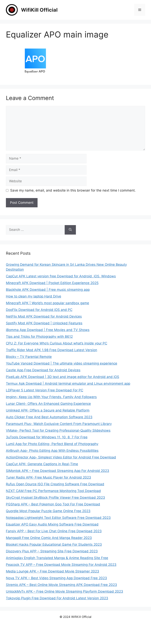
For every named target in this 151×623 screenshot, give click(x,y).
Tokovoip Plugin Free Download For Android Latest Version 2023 (57, 598)
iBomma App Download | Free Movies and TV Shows (47, 330)
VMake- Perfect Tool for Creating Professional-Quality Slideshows (58, 430)
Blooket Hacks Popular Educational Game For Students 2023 (54, 544)
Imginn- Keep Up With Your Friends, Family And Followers (51, 397)
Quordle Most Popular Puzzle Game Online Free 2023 (48, 511)
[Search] (70, 230)
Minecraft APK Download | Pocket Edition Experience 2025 (52, 283)
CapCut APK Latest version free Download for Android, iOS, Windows (61, 276)
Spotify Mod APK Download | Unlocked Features (44, 323)
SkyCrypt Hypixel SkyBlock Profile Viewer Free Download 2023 (55, 498)
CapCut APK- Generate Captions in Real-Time (42, 464)
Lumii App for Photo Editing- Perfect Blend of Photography (52, 444)
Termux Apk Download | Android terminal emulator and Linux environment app (68, 383)
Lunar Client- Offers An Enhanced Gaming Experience (48, 404)
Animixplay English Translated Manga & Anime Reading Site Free (57, 558)
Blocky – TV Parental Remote (29, 357)
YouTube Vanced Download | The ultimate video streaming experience (61, 363)
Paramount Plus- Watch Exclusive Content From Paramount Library (59, 424)
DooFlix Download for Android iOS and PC (39, 310)
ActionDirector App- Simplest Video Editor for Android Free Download (61, 457)
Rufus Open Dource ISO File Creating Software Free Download (55, 484)
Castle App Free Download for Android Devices (43, 370)
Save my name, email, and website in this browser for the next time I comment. (73, 190)
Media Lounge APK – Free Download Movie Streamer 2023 (52, 571)
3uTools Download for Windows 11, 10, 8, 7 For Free (46, 437)
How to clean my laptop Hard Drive (33, 296)
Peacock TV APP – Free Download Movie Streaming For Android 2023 (61, 565)
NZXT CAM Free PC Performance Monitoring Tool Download (53, 491)
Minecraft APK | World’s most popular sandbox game (47, 303)
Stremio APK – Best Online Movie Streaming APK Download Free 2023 (61, 585)
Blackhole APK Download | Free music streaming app (48, 290)
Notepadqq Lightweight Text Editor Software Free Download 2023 (58, 518)
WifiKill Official (39, 10)
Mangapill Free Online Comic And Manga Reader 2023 (49, 538)
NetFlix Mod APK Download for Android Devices (44, 316)
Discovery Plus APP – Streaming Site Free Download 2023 (52, 551)
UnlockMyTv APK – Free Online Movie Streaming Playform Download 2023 (64, 591)
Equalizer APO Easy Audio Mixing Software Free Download (52, 524)
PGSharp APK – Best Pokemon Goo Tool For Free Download (53, 504)
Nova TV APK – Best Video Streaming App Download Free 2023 (56, 578)
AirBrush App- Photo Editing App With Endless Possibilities (52, 451)
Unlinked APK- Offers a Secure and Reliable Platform (47, 410)
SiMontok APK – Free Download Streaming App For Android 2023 (57, 471)
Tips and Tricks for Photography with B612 (39, 337)
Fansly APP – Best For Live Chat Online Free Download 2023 (54, 531)
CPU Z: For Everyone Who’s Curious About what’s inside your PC (56, 343)
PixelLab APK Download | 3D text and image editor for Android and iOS (62, 377)
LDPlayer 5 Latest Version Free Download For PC (44, 390)
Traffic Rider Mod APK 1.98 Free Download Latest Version (51, 350)
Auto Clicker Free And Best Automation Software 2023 (49, 417)
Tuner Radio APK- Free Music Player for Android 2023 (48, 477)
